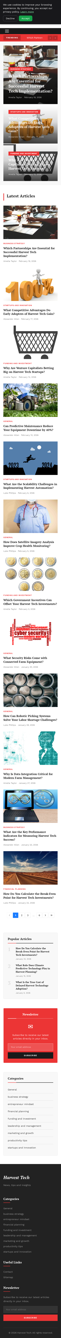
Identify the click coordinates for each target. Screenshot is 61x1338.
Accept (26, 18)
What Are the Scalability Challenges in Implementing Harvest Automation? (30, 486)
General (8, 421)
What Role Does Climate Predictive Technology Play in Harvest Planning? (33, 968)
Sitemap (8, 1277)
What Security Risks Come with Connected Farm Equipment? (25, 660)
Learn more (27, 11)
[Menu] (7, 31)
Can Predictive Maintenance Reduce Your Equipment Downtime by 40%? (28, 428)
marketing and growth (16, 1241)
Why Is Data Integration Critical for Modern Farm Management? (28, 776)
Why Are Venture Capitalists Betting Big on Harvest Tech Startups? (29, 164)
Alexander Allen (16, 137)
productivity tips (13, 1246)
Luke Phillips (9, 493)
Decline (10, 18)
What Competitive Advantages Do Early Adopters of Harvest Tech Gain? (28, 124)
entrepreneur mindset (16, 1219)
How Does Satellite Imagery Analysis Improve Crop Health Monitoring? (28, 544)
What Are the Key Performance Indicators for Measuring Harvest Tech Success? (29, 835)
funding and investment (24, 153)
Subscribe (30, 1055)
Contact (8, 1271)
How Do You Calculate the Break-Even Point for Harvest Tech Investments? (29, 896)
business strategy (21, 69)
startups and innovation (24, 112)
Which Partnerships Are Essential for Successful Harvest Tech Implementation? (30, 83)
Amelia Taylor (15, 97)
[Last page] (51, 915)
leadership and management (20, 1235)
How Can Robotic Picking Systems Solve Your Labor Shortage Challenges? (30, 718)
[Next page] (45, 915)
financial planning (14, 889)
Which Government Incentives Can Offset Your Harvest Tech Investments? (30, 602)
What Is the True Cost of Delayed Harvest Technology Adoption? (32, 985)
